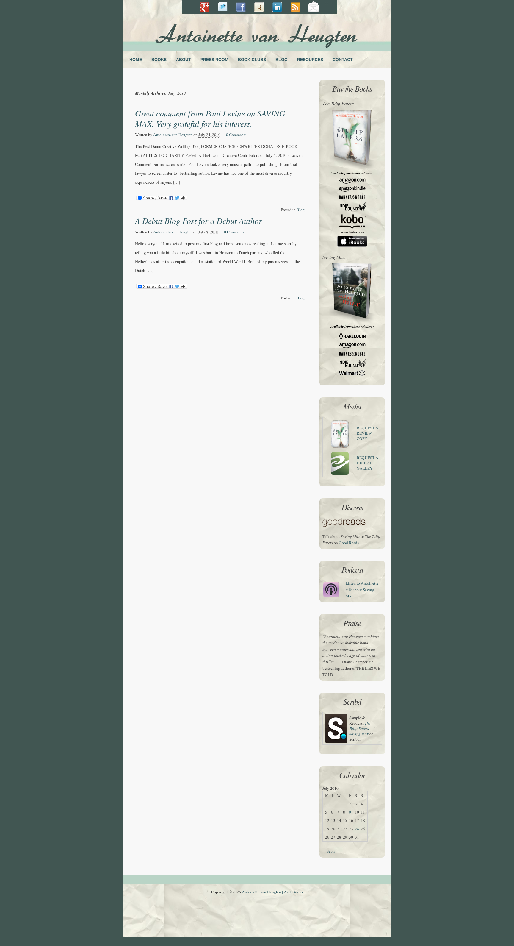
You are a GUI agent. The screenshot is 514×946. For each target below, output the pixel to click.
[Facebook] (241, 7)
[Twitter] (222, 7)
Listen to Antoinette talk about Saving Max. (362, 589)
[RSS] (295, 7)
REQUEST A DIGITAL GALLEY (367, 463)
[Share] (204, 7)
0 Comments (236, 134)
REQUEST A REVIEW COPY (367, 433)
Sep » (331, 851)
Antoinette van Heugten (172, 134)
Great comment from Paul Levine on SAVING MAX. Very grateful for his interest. (210, 118)
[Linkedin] (259, 7)
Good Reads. (349, 542)
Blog (301, 209)
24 (357, 828)
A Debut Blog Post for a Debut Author (198, 220)
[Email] (313, 7)
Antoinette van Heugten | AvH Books (272, 892)
